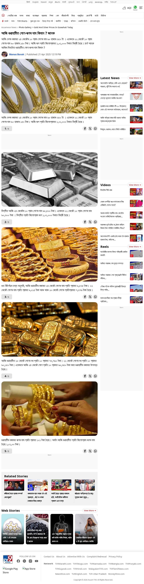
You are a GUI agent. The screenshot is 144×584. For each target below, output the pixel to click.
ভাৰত (28, 15)
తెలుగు (57, 2)
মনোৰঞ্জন (36, 15)
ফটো (96, 15)
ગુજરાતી (71, 2)
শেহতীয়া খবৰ (12, 15)
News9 (43, 2)
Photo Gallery (25, 27)
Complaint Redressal (97, 556)
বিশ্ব (73, 15)
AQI (129, 7)
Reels (104, 246)
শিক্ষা (51, 15)
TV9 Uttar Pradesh (97, 573)
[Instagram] (30, 561)
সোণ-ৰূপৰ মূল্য (95, 21)
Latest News (110, 78)
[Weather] (124, 8)
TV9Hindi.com (80, 568)
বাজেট (6, 21)
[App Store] (31, 570)
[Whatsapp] (134, 7)
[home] (3, 15)
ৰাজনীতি (58, 21)
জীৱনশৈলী (65, 15)
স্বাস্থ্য (66, 21)
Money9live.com (116, 573)
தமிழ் (91, 2)
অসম (21, 15)
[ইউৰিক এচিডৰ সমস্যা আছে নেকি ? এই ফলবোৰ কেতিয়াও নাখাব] (12, 515)
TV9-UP (113, 2)
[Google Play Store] (11, 570)
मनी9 (106, 2)
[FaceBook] (18, 561)
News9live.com (62, 573)
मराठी (64, 2)
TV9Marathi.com (63, 563)
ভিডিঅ (103, 15)
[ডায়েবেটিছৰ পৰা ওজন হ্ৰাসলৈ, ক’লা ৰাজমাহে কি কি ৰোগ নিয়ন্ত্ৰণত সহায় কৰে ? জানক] (37, 515)
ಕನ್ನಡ (51, 2)
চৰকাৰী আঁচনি (82, 21)
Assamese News (9, 27)
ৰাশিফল (73, 21)
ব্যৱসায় (44, 15)
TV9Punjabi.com (133, 563)
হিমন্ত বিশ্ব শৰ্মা (47, 21)
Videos (105, 185)
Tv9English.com (79, 573)
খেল (57, 15)
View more (89, 510)
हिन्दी (28, 2)
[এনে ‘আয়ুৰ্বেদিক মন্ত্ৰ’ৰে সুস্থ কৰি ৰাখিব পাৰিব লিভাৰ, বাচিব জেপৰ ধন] (61, 515)
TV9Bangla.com (116, 563)
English (35, 2)
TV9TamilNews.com (119, 568)
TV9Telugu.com (80, 563)
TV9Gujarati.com (63, 568)
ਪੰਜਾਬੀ (84, 2)
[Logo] (4, 8)
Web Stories (10, 510)
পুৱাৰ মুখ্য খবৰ (34, 21)
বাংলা (78, 2)
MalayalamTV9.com (98, 568)
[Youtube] (36, 561)
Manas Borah (17, 54)
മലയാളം (98, 2)
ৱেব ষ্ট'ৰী (89, 15)
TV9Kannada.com (98, 563)
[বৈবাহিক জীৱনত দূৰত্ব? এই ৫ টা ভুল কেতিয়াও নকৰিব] (86, 515)
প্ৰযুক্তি (80, 15)
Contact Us (49, 556)
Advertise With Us (76, 556)
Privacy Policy (115, 556)
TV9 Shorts (22, 21)
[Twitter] (90, 128)
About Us (60, 556)
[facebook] (85, 128)
